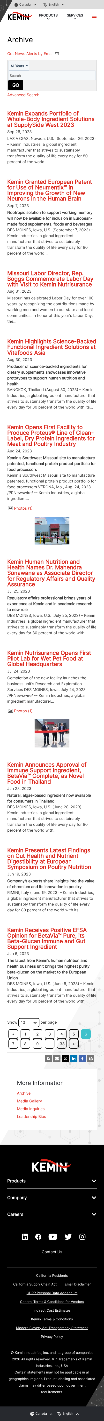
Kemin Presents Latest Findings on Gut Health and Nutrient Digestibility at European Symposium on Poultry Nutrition (49, 859)
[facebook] (38, 1237)
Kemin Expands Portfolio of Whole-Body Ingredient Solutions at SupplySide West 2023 (51, 119)
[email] (56, 1058)
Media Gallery (29, 1101)
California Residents (52, 1276)
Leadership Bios (31, 1116)
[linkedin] (25, 1237)
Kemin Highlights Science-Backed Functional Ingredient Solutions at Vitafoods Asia (51, 347)
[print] (90, 1058)
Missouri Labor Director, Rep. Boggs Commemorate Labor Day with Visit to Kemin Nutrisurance (50, 279)
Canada (25, 5)
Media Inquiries (31, 1108)
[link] (52, 1165)
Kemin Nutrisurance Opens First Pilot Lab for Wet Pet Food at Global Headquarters (49, 658)
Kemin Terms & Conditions (52, 1319)
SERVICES (75, 15)
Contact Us (52, 1251)
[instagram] (82, 1237)
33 (62, 1043)
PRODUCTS (48, 15)
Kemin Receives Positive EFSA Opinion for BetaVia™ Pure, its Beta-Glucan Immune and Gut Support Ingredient (47, 938)
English (54, 5)
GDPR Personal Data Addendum (52, 1293)
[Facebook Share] (82, 1058)
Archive (24, 1093)
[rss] (48, 1058)
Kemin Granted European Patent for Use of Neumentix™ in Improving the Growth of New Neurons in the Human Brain (49, 190)
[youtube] (53, 1237)
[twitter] (68, 1237)
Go (15, 85)
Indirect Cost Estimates (51, 1311)
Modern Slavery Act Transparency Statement (52, 1328)
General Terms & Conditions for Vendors (52, 1302)
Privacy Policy (52, 1337)
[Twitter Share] (65, 1058)
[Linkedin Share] (73, 1058)
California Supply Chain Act (35, 1284)
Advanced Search (23, 94)
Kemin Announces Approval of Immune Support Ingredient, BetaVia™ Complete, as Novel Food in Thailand (47, 773)
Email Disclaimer (78, 1284)
